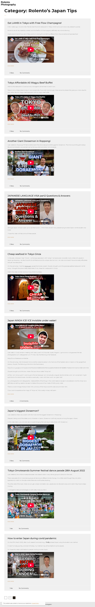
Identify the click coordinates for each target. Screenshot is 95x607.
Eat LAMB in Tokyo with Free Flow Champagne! (35, 23)
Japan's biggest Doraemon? (23, 410)
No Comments (25, 73)
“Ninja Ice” (28, 266)
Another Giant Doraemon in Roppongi (29, 141)
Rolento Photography (8, 3)
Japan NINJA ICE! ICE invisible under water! (32, 320)
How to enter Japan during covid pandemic (32, 538)
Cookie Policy (35, 603)
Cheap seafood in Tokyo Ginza (24, 254)
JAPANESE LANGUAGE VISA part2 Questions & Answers (39, 195)
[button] (59, 2)
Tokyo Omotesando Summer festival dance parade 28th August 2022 (46, 470)
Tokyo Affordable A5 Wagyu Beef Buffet (30, 82)
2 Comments (24, 401)
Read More (11, 65)
